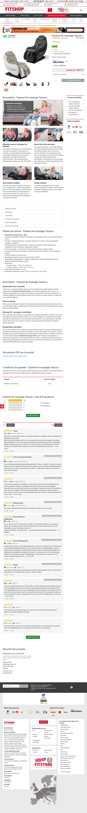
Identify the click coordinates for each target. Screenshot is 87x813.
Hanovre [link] (6, 741)
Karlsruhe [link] (17, 741)
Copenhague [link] (7, 782)
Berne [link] (8, 773)
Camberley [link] (23, 753)
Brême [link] (24, 736)
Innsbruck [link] (9, 761)
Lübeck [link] (20, 743)
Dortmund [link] (6, 738)
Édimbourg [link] (7, 755)
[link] (69, 127)
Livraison (35, 736)
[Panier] (81, 10)
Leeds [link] (11, 753)
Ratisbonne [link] (7, 747)
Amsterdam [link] (7, 767)
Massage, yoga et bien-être (56, 15)
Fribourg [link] (15, 739)
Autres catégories (76, 15)
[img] (66, 61)
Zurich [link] (18, 773)
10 (24, 400)
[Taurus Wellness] (9, 36)
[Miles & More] (76, 710)
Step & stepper (64, 754)
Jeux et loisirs (38, 15)
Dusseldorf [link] (17, 738)
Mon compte (78, 1)
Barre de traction (64, 764)
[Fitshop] (15, 10)
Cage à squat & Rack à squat (68, 756)
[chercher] (50, 10)
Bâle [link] (5, 773)
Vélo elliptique (64, 725)
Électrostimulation (65, 766)
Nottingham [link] (7, 756)
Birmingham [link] (16, 753)
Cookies (35, 734)
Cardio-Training (10, 15)
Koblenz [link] (6, 743)
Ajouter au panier (73, 80)
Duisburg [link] (22, 738)
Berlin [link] (20, 734)
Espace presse (48, 750)
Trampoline (63, 735)
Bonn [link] (10, 736)
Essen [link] (5, 739)
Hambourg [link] (21, 739)
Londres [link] (17, 755)
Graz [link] (5, 761)
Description (9, 212)
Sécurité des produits (12, 226)
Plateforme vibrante (65, 768)
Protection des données (48, 731)
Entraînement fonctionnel (67, 758)
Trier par (10, 425)
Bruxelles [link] (10, 730)
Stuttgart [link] (6, 748)
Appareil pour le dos (65, 762)
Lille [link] (5, 777)
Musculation (25, 15)
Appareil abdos (64, 760)
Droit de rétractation (47, 737)
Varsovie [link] (6, 786)
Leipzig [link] (15, 743)
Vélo (61, 750)
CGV (34, 730)
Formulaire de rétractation (36, 741)
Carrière (21, 1)
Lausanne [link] (13, 773)
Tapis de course (64, 729)
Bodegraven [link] (14, 767)
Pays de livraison (61, 1)
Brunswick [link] (19, 736)
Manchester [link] (23, 755)
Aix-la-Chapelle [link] (8, 734)
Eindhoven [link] (7, 769)
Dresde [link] (12, 738)
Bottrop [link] (14, 736)
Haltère (62, 743)
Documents (9, 215)
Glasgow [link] (12, 755)
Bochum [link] (6, 736)
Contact (26, 1)
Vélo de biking (64, 741)
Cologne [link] (11, 743)
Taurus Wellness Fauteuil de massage (47, 25)
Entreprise (6, 1)
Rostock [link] (13, 747)
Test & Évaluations (11, 222)
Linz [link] (20, 761)
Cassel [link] (22, 741)
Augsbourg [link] (15, 734)
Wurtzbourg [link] (19, 748)
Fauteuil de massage (31, 25)
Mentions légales (14, 1)
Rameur (62, 731)
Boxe (61, 745)
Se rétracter (43, 722)
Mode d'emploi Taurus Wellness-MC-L (16, 356)
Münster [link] (17, 745)
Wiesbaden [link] (12, 748)
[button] (6, 84)
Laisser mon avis (33, 415)
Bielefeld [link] (24, 734)
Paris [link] (8, 777)
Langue (70, 1)
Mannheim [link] (7, 745)
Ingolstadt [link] (12, 741)
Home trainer (63, 752)
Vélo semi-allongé (65, 748)
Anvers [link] (6, 730)
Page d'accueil (6, 25)
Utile (6, 451)
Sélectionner (56, 42)
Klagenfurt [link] (16, 761)
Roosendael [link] (13, 769)
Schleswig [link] (24, 747)
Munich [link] (12, 745)
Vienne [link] (6, 763)
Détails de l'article (11, 208)
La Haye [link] (20, 767)
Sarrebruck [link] (18, 747)
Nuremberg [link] (22, 745)
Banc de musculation (65, 739)
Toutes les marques (65, 772)
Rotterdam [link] (20, 769)
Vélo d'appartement (65, 727)
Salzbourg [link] (24, 761)
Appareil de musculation (66, 733)
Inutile (12, 451)
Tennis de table (64, 737)
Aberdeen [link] (6, 753)
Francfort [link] (10, 739)
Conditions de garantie (12, 219)
